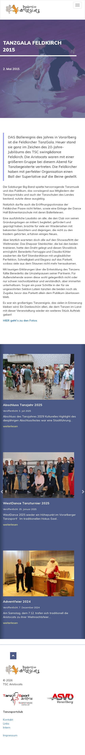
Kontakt (8, 719)
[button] (2, 491)
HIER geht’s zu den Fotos (20, 320)
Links (6, 723)
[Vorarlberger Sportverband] (60, 698)
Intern (6, 727)
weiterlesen (10, 426)
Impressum (10, 735)
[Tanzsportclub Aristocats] (22, 669)
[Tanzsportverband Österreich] (18, 699)
